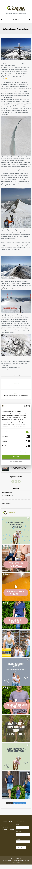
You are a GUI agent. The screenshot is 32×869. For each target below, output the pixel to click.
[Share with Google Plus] (17, 375)
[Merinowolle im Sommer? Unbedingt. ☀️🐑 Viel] (16, 672)
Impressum (4, 823)
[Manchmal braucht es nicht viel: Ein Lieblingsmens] (16, 643)
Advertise (18, 858)
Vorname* (18, 831)
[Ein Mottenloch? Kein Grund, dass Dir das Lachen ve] (16, 587)
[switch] (28, 436)
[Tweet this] (15, 375)
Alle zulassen (16, 456)
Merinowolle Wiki (6, 495)
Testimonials (5, 500)
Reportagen (5, 498)
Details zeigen (23, 452)
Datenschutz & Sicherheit (7, 829)
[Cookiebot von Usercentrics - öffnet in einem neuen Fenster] (23, 406)
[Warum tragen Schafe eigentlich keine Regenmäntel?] (16, 530)
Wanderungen (16, 27)
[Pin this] (19, 375)
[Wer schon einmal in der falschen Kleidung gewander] (16, 728)
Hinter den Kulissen (7, 492)
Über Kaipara (4, 827)
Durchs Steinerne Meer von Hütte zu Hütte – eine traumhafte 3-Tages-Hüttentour (19, 468)
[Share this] (12, 375)
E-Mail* (18, 824)
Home (12, 858)
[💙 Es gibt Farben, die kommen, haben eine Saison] (16, 785)
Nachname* (19, 839)
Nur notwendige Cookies (16, 461)
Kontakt (3, 825)
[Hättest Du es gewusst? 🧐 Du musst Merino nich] (16, 700)
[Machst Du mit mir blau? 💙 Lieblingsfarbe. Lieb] (16, 615)
